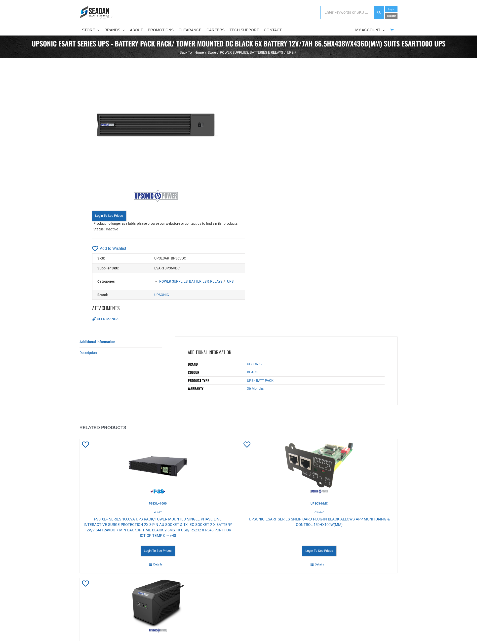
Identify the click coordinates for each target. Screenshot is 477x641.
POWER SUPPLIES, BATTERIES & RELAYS (190, 281)
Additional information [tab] (97, 342)
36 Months (255, 388)
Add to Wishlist (113, 248)
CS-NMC (319, 512)
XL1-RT (158, 512)
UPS (230, 281)
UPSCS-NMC (319, 503)
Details (157, 564)
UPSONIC (161, 295)
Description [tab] (88, 353)
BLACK (252, 372)
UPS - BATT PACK (260, 381)
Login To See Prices (109, 215)
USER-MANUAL (108, 319)
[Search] (379, 12)
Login (391, 9)
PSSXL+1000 (158, 503)
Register (391, 15)
